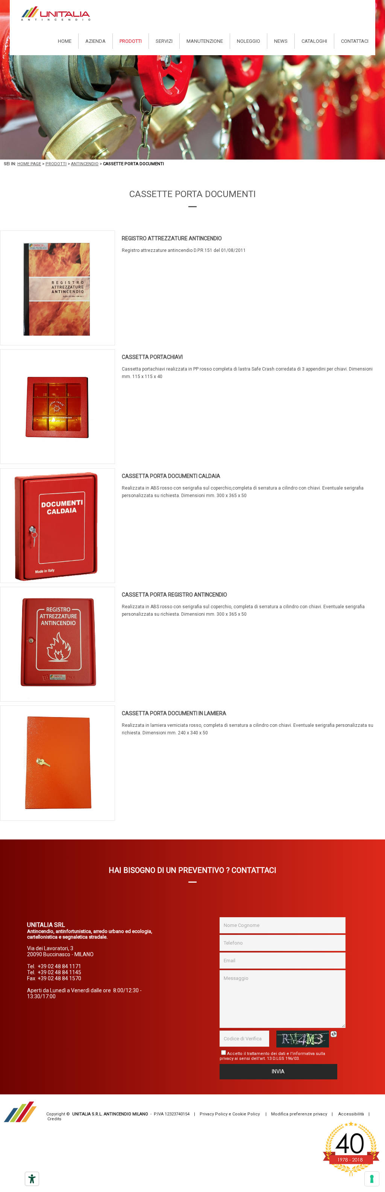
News (281, 41)
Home (64, 41)
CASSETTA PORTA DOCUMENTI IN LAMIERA (174, 713)
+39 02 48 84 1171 (59, 966)
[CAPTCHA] (302, 1039)
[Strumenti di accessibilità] (32, 1179)
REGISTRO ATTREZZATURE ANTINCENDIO (172, 238)
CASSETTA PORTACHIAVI (152, 357)
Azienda (95, 41)
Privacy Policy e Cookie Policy (230, 1114)
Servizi (164, 41)
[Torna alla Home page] (55, 13)
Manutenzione (204, 41)
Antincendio (85, 163)
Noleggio (248, 41)
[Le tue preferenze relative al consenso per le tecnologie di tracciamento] (372, 1179)
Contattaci (354, 41)
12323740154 (177, 1114)
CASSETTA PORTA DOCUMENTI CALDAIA (171, 476)
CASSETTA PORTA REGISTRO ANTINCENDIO (174, 595)
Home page (29, 163)
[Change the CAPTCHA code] (334, 1034)
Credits (54, 1119)
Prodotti (131, 41)
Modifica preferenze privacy (299, 1114)
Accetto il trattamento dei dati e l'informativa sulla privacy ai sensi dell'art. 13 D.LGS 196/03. (272, 1056)
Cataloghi (314, 41)
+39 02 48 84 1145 (59, 972)
